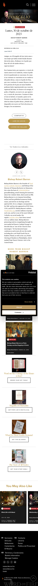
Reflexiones (20, 27)
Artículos (8, 540)
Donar (20, 543)
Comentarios (9, 546)
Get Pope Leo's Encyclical (19, 410)
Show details (28, 302)
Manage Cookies (11, 558)
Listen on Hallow (19, 127)
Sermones (8, 538)
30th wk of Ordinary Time (19, 43)
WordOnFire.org (9, 211)
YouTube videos (14, 217)
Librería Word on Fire (8, 569)
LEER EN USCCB (19, 121)
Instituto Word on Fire (9, 566)
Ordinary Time (19, 41)
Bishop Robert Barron (19, 38)
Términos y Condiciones (14, 552)
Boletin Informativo (12, 555)
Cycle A (19, 40)
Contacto (21, 538)
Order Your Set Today (19, 380)
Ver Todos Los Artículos (19, 146)
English (5, 571)
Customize (18, 312)
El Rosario (8, 548)
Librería (21, 540)
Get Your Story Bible (19, 469)
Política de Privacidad (26, 546)
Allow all (19, 307)
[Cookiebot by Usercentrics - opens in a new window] (28, 273)
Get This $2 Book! (19, 439)
